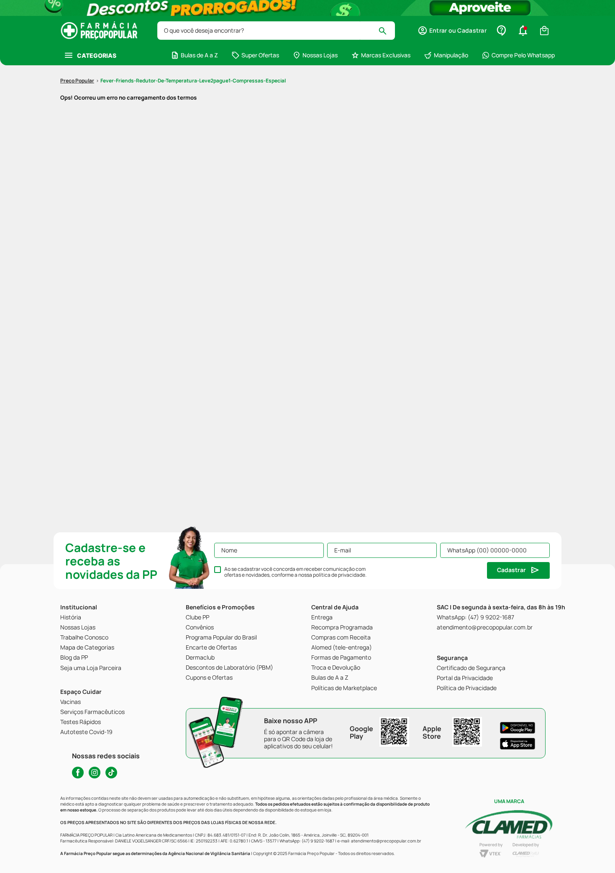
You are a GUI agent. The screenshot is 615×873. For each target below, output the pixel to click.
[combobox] (276, 31)
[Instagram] (94, 772)
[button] (452, 30)
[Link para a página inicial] (77, 81)
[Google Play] (517, 728)
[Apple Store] (517, 744)
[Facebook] (78, 772)
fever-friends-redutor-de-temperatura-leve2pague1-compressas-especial (193, 80)
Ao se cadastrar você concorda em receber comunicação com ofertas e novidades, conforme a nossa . (295, 572)
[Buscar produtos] (386, 30)
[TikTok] (111, 772)
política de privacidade (339, 574)
